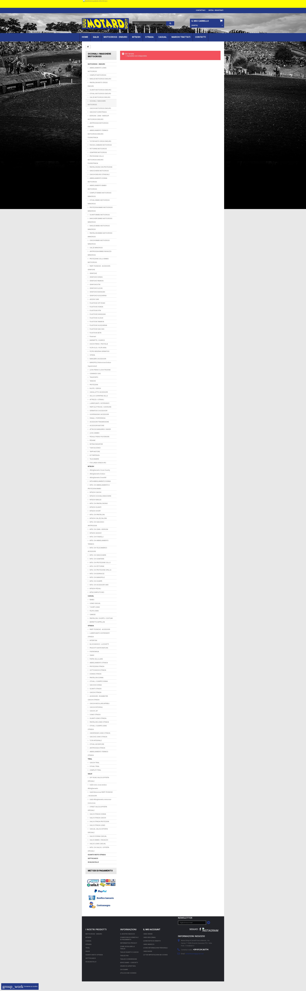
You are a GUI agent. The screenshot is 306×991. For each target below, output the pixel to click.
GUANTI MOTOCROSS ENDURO (100, 90)
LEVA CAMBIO (94, 433)
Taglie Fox (124, 955)
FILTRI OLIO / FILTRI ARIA (97, 348)
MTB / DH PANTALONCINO (98, 503)
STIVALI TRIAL (94, 766)
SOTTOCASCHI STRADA (97, 670)
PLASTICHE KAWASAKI (97, 314)
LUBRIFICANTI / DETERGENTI (99, 403)
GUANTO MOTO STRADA (97, 855)
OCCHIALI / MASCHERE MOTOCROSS (97, 102)
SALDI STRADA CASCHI (97, 818)
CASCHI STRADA (95, 692)
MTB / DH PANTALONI (97, 514)
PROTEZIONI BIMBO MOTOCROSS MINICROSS (100, 209)
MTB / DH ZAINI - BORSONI (98, 529)
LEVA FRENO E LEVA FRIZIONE (100, 370)
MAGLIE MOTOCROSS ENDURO (100, 79)
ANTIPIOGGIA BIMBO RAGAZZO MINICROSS (99, 253)
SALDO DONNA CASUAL (98, 836)
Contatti (200, 37)
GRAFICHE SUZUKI (96, 288)
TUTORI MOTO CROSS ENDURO (100, 141)
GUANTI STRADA (95, 689)
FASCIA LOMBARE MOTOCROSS (100, 145)
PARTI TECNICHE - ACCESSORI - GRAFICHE (99, 267)
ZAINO (91, 655)
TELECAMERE (94, 459)
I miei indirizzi (148, 944)
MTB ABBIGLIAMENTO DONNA (100, 481)
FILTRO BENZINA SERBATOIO (99, 351)
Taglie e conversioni (128, 959)
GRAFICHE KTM (94, 284)
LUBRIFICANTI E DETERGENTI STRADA (99, 635)
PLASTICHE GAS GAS (96, 329)
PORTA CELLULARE (96, 659)
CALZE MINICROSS (96, 248)
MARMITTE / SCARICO (97, 340)
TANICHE (92, 381)
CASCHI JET (93, 711)
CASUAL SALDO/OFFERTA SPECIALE (98, 830)
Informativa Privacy (128, 943)
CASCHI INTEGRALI (96, 707)
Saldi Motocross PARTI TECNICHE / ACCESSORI (100, 794)
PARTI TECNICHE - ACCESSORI (99, 629)
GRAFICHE (93, 273)
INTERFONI (93, 640)
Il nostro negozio (127, 934)
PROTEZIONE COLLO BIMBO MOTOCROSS (98, 260)
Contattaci (200, 10)
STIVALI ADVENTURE (96, 744)
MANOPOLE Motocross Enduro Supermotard (99, 364)
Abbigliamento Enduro (97, 474)
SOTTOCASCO (93, 858)
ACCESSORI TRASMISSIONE (99, 422)
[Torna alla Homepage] (88, 46)
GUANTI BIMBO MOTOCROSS (99, 215)
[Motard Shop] (105, 23)
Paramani (92, 336)
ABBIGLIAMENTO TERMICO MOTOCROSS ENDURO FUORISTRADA (98, 133)
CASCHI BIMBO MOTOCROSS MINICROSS (99, 242)
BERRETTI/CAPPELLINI (97, 622)
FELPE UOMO (94, 611)
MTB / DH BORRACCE (96, 574)
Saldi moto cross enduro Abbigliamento (97, 786)
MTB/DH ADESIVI (95, 533)
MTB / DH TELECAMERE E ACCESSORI (97, 549)
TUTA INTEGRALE (95, 740)
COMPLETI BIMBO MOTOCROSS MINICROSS (99, 194)
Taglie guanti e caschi (129, 952)
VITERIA (92, 355)
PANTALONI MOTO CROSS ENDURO (98, 84)
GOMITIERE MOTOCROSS (98, 152)
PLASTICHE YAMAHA (96, 322)
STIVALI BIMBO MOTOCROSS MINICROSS (99, 202)
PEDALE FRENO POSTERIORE (99, 437)
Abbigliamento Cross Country (99, 470)
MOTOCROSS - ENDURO (115, 37)
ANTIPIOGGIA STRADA (97, 748)
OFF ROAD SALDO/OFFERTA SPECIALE (98, 779)
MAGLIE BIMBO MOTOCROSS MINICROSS (99, 227)
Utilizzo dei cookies (128, 973)
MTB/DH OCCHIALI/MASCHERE (100, 496)
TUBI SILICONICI (95, 448)
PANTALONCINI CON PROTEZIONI (100, 167)
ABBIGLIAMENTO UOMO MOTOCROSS (97, 69)
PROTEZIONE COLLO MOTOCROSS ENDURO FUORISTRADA (96, 159)
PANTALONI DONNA (96, 677)
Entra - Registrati (216, 10)
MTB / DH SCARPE (95, 581)
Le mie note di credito (152, 941)
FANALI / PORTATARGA (97, 418)
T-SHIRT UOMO (94, 607)
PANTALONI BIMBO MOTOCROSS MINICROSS (100, 235)
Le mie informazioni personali (155, 948)
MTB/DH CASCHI (95, 492)
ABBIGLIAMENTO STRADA (98, 663)
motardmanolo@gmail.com (194, 954)
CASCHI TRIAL (94, 763)
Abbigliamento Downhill (97, 477)
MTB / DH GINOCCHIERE (97, 555)
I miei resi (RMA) (149, 937)
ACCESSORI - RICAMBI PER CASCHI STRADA (98, 698)
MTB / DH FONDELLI (96, 537)
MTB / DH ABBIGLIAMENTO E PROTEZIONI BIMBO (99, 486)
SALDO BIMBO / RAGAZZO (98, 840)
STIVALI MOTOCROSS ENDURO (100, 93)
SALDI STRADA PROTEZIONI (99, 821)
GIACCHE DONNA (95, 685)
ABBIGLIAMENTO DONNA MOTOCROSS (97, 180)
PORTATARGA (94, 651)
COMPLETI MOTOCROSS (97, 75)
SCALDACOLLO (93, 862)
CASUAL (162, 37)
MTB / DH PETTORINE (96, 566)
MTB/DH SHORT (95, 511)
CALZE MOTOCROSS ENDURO (99, 97)
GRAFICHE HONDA (96, 277)
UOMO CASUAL (95, 603)
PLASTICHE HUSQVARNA (98, 325)
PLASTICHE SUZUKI (96, 318)
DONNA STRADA (95, 674)
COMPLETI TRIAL (95, 770)
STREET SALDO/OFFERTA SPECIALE (97, 808)
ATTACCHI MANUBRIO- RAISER (100, 429)
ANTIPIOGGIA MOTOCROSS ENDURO (98, 125)
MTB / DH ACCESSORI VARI (98, 585)
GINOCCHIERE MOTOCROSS (99, 171)
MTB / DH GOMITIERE (96, 559)
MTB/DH (136, 37)
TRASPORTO (93, 377)
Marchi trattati (181, 37)
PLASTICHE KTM (95, 310)
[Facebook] (200, 929)
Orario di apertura (128, 966)
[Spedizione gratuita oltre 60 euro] (153, 4)
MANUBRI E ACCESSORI (97, 359)
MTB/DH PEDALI (95, 588)
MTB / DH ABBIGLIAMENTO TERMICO (98, 542)
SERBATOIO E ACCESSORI (98, 411)
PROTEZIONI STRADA (96, 666)
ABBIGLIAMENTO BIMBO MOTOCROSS (97, 187)
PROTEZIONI (93, 385)
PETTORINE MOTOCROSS (98, 149)
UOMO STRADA (95, 714)
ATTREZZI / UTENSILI (96, 399)
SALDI (96, 37)
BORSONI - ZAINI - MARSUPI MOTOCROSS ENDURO (98, 117)
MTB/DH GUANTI (95, 507)
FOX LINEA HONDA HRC (97, 463)
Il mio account (151, 929)
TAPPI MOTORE (94, 451)
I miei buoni (147, 951)
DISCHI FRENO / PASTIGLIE (98, 344)
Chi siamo (124, 969)
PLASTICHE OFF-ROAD (97, 303)
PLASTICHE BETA (95, 333)
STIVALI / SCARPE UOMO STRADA (97, 727)
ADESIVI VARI (94, 299)
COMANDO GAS (95, 373)
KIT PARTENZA (94, 455)
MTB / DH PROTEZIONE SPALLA (100, 570)
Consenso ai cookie (19, 986)
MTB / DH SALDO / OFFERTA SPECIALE (98, 849)
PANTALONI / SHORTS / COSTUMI (101, 618)
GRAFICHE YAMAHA (96, 281)
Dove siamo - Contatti (129, 962)
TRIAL (90, 759)
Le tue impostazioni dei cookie (155, 955)
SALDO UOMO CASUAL (97, 844)
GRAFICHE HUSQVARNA (98, 295)
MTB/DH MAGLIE (95, 500)
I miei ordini (148, 934)
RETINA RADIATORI (96, 444)
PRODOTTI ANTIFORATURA (98, 648)
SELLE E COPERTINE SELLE (98, 396)
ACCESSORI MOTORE (96, 425)
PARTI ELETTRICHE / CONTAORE (100, 407)
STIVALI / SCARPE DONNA (98, 681)
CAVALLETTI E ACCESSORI (98, 392)
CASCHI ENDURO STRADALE (99, 174)
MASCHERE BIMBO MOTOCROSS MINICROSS (100, 220)
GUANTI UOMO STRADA (97, 718)
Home (85, 37)
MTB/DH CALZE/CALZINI (98, 518)
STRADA (149, 37)
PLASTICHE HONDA (96, 307)
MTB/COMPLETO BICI (96, 592)
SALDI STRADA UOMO (97, 825)
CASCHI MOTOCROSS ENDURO (100, 108)
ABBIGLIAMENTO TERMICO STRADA (98, 753)
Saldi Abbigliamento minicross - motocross (100, 801)
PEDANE (92, 440)
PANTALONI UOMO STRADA (99, 722)
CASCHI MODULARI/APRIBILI (99, 703)
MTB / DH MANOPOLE (97, 577)
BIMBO (91, 600)
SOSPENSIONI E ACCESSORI (99, 414)
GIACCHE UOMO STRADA (98, 737)
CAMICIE (92, 614)
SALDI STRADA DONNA (97, 814)
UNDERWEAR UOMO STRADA (99, 733)
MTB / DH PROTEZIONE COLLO (100, 562)
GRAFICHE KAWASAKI (97, 292)
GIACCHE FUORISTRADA (98, 112)
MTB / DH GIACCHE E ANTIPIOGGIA (96, 523)
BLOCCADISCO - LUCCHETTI (99, 644)
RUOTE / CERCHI (95, 388)
